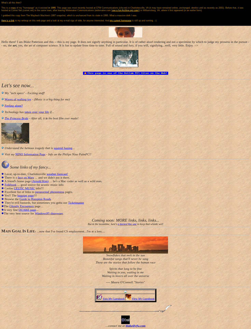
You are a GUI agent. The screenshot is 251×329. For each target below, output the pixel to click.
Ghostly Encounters (21, 206)
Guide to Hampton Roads (35, 199)
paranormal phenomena (49, 192)
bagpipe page (25, 195)
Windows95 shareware (49, 213)
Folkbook (10, 184)
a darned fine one (127, 224)
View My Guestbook (143, 298)
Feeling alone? (14, 105)
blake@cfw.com (135, 325)
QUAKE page (27, 210)
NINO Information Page (30, 154)
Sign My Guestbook (114, 298)
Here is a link (7, 20)
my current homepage (120, 20)
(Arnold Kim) (40, 181)
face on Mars (26, 177)
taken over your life (37, 112)
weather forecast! (57, 174)
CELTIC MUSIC (24, 188)
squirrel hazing (63, 148)
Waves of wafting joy (18, 99)
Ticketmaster (76, 202)
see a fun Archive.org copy (125, 10)
